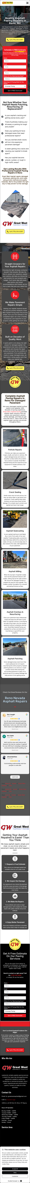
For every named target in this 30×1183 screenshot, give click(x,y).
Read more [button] (15, 729)
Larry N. (7, 795)
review (14, 783)
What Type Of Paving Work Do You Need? (14, 82)
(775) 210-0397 (16, 975)
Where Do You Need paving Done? (14, 76)
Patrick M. (8, 789)
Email (5, 64)
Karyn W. (8, 783)
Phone (6, 70)
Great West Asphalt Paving (12, 411)
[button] (27, 3)
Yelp (10, 785)
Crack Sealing (15, 492)
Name (6, 58)
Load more (15, 777)
